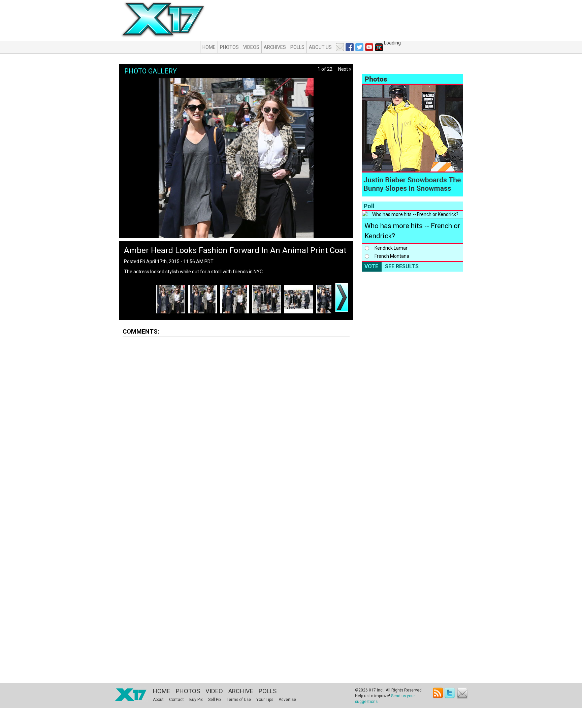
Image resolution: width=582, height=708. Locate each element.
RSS (438, 693)
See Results (402, 266)
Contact (176, 699)
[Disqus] (236, 426)
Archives (275, 47)
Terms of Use (239, 699)
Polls (297, 47)
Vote (371, 266)
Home (209, 47)
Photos (229, 47)
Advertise (287, 699)
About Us (320, 47)
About (158, 699)
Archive (240, 691)
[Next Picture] (341, 297)
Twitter (450, 693)
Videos (251, 47)
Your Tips (264, 699)
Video (214, 691)
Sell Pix (214, 699)
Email (462, 693)
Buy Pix (196, 699)
